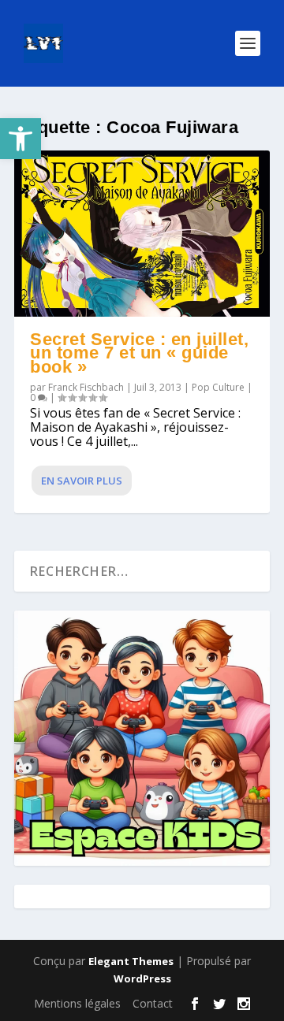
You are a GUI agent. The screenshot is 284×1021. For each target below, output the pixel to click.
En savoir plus (81, 480)
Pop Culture (218, 387)
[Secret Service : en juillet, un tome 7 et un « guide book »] (142, 233)
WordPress (142, 978)
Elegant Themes (131, 961)
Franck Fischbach (86, 387)
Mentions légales (77, 1003)
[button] (20, 138)
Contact (153, 1003)
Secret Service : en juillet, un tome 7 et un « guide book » (139, 353)
